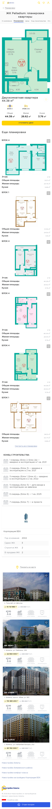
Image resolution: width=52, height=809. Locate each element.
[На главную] (10, 3)
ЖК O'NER (9, 692)
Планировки (10, 8)
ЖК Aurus (9, 740)
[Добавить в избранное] (46, 99)
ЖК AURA (9, 598)
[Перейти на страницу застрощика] (26, 526)
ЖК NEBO (9, 645)
